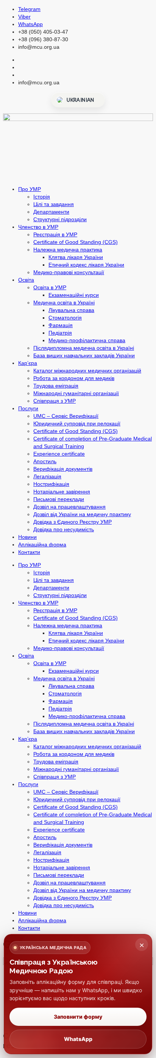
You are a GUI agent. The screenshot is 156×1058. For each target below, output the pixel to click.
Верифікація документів (62, 469)
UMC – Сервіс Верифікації (65, 416)
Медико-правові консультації (68, 272)
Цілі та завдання (53, 204)
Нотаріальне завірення (61, 492)
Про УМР (29, 189)
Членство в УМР (38, 227)
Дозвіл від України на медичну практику (82, 514)
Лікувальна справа (71, 310)
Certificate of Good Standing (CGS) (75, 242)
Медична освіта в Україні (64, 302)
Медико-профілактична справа (86, 340)
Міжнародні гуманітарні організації (76, 393)
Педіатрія (60, 333)
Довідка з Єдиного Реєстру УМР (72, 522)
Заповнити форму (78, 1016)
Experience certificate (59, 454)
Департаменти (51, 212)
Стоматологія (65, 318)
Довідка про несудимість (63, 529)
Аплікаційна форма (42, 544)
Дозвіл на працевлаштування (69, 507)
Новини (27, 537)
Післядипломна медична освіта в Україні (83, 348)
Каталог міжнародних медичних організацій (87, 371)
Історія (41, 197)
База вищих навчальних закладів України (84, 355)
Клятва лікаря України (75, 257)
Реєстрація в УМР (55, 234)
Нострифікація (51, 484)
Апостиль (44, 461)
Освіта (26, 280)
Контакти (29, 552)
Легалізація (47, 476)
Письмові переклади (58, 499)
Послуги (28, 408)
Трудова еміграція (55, 386)
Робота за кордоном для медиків (73, 378)
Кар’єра (27, 363)
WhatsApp (78, 1039)
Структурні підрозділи (60, 219)
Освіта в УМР (49, 287)
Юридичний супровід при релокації (76, 423)
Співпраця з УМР (54, 401)
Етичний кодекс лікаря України (86, 265)
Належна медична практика (67, 250)
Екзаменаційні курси (73, 295)
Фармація (60, 325)
